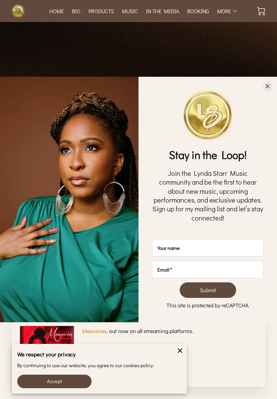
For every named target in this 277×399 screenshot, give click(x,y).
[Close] (267, 86)
